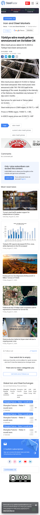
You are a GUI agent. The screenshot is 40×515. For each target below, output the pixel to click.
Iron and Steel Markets (17, 26)
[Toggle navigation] (37, 3)
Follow (8, 31)
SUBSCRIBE (9, 178)
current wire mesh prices (21, 130)
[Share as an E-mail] (16, 56)
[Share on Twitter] (6, 56)
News (5, 26)
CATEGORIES (8, 19)
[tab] (6, 391)
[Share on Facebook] (2, 56)
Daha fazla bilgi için (8, 511)
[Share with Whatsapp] (9, 56)
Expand (34, 351)
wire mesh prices (18, 135)
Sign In (23, 179)
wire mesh (16, 125)
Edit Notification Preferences (20, 374)
